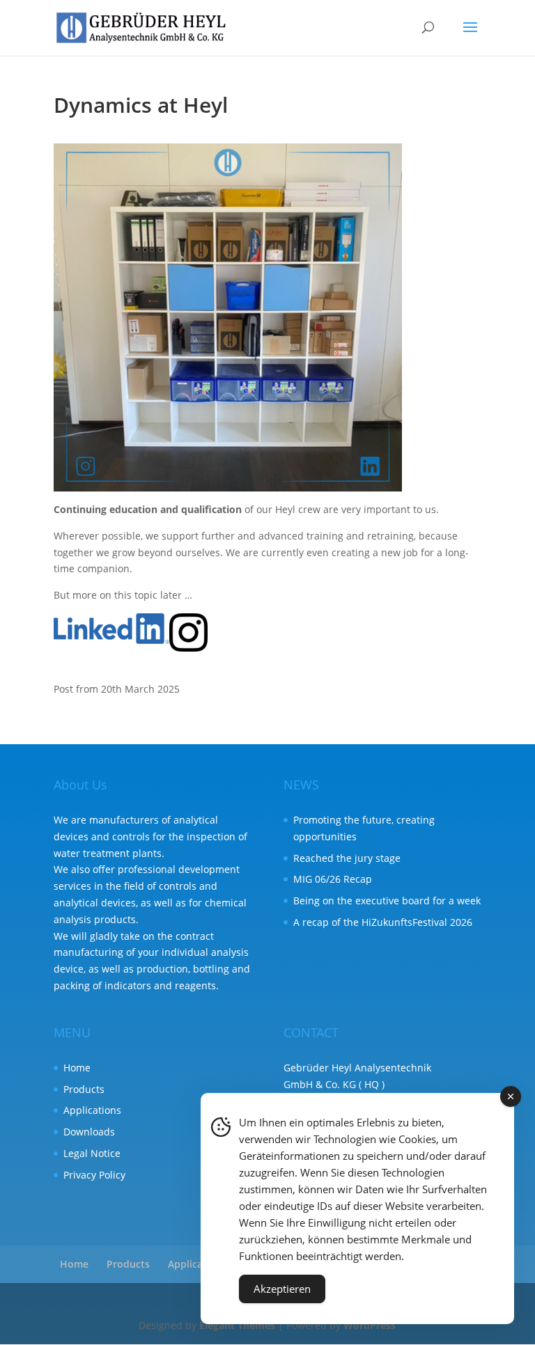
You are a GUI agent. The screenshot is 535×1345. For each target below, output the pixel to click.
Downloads (89, 1131)
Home (77, 1067)
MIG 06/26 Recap (332, 879)
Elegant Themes (237, 1325)
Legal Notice (92, 1153)
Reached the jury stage (347, 858)
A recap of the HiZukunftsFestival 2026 (382, 922)
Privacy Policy (94, 1174)
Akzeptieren (282, 1289)
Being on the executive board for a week (387, 900)
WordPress (369, 1325)
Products (83, 1089)
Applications (92, 1110)
